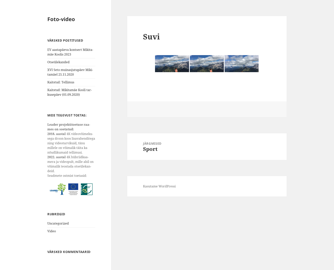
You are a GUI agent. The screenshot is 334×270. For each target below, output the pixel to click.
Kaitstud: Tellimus (60, 82)
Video (51, 231)
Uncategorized (58, 223)
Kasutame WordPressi (159, 186)
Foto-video (61, 19)
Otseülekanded (58, 62)
